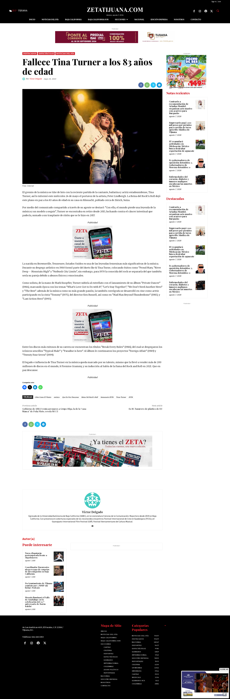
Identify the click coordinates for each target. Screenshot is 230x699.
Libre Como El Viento (43, 397)
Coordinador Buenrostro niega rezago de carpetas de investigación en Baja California (37, 570)
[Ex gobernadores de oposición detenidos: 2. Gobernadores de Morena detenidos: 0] (200, 163)
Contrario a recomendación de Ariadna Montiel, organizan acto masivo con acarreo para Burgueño (180, 107)
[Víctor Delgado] (24, 79)
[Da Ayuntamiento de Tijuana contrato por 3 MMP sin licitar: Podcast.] (59, 587)
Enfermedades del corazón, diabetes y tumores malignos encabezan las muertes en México (180, 181)
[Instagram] (200, 11)
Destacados (29, 53)
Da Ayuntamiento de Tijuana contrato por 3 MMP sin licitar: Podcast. (38, 585)
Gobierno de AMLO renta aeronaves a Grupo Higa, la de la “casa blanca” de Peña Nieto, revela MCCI (54, 410)
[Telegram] (159, 85)
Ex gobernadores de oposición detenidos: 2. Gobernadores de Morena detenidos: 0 (181, 164)
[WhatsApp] (147, 85)
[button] (218, 10)
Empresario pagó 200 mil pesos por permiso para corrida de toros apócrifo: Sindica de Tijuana (180, 127)
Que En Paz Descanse (70, 397)
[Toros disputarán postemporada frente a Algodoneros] (59, 557)
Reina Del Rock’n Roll (89, 397)
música (56, 397)
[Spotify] (206, 11)
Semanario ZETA (106, 397)
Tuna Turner (121, 397)
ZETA (131, 397)
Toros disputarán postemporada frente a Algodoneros (36, 555)
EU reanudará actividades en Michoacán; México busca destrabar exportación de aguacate (181, 146)
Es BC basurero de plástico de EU (145, 408)
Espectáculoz (46, 53)
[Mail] (92, 525)
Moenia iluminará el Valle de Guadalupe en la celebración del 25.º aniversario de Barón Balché (37, 602)
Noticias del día (65, 53)
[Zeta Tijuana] (115, 10)
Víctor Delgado (35, 79)
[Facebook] (194, 11)
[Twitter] (211, 11)
